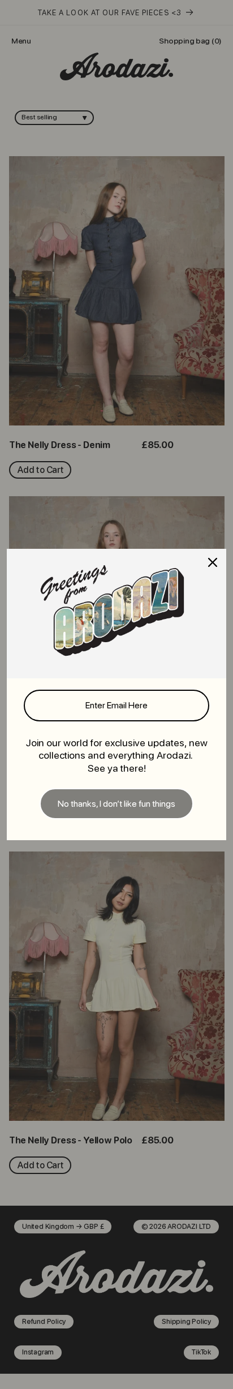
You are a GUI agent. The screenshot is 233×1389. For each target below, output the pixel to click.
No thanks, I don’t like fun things (116, 803)
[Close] (212, 562)
